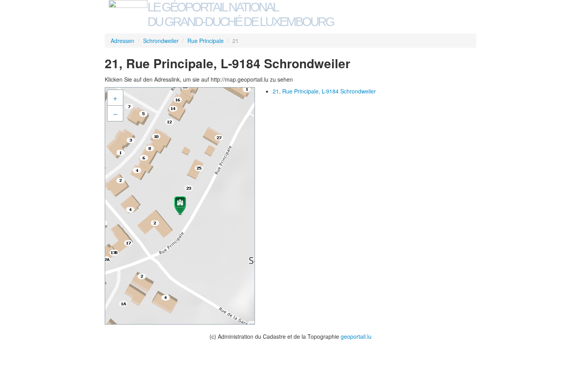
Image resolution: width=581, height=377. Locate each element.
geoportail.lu (356, 336)
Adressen (122, 41)
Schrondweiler (161, 41)
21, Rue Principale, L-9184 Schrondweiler (324, 91)
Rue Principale (205, 41)
